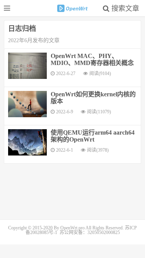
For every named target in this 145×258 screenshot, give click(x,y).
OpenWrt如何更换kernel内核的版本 (93, 97)
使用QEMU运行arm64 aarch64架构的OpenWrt (93, 136)
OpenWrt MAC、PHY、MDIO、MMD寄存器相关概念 (92, 59)
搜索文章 (124, 8)
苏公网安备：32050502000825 (90, 232)
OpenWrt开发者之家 (72, 8)
